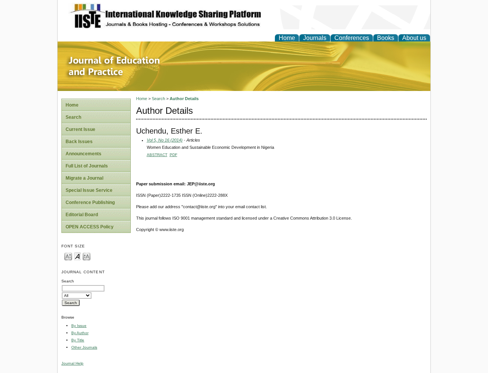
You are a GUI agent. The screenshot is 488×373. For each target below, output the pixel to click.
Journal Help (72, 363)
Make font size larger (86, 256)
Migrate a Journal (84, 178)
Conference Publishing (90, 202)
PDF (173, 155)
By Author (79, 333)
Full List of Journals (87, 166)
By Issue (79, 326)
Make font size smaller (68, 256)
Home (287, 38)
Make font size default (77, 256)
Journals (314, 38)
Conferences (351, 38)
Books (385, 38)
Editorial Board (82, 214)
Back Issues (79, 141)
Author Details (184, 98)
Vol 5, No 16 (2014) (165, 140)
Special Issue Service (89, 190)
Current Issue (80, 129)
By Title (77, 340)
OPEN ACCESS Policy (90, 227)
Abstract (157, 155)
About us (414, 38)
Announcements (83, 153)
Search (73, 117)
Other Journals (84, 347)
